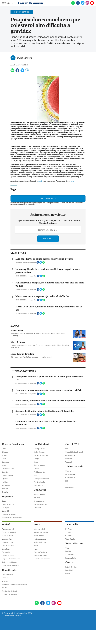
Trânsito (5, 492)
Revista (68, 551)
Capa (4, 449)
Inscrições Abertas (40, 504)
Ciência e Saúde (7, 475)
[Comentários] (27, 71)
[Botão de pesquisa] (12, 3)
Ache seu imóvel (8, 529)
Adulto (4, 588)
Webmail (68, 462)
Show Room (6, 549)
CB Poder (68, 536)
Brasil (4, 459)
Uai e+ (67, 574)
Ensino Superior (39, 452)
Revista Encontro (75, 543)
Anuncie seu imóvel (9, 532)
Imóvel (6, 524)
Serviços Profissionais (9, 591)
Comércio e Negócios (9, 594)
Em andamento (39, 501)
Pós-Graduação (39, 482)
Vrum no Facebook (40, 552)
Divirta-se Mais (74, 466)
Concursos (40, 489)
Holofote (5, 482)
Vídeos (36, 546)
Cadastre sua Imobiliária (10, 566)
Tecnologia (6, 485)
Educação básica (39, 449)
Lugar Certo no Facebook (11, 559)
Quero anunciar (7, 575)
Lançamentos (7, 539)
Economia (5, 462)
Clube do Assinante (9, 514)
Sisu (35, 475)
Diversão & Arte (8, 469)
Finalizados (38, 508)
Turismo (5, 489)
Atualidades (69, 555)
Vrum (37, 524)
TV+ (66, 484)
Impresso (7, 496)
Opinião (5, 479)
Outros (69, 562)
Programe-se (70, 474)
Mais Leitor (69, 488)
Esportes (5, 472)
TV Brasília (71, 524)
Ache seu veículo (40, 529)
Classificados (9, 570)
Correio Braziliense (13, 444)
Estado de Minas (71, 567)
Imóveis (5, 578)
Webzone (68, 459)
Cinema (68, 471)
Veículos (5, 581)
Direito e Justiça (8, 504)
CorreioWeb (72, 444)
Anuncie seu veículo (41, 532)
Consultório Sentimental (74, 452)
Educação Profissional (41, 479)
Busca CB (5, 511)
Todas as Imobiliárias (9, 562)
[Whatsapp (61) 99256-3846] (73, 4)
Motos (36, 549)
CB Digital (5, 508)
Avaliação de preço (40, 542)
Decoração (6, 552)
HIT (66, 481)
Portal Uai (68, 570)
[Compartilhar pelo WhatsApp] (43, 263)
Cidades (5, 452)
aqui (40, 181)
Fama (67, 449)
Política (4, 455)
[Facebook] (78, 4)
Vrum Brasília (70, 539)
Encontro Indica (70, 558)
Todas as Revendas (40, 556)
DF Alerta (68, 529)
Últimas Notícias (39, 465)
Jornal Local (69, 532)
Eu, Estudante (42, 444)
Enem (36, 462)
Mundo (4, 465)
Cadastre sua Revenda (42, 559)
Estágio (36, 459)
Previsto (37, 498)
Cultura (36, 469)
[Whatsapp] (12, 71)
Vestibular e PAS (39, 472)
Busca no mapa (7, 536)
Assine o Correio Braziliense (12, 518)
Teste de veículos (40, 539)
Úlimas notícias (7, 542)
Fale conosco (38, 485)
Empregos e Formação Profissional (14, 585)
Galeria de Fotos (8, 556)
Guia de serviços (8, 546)
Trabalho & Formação (41, 455)
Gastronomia (70, 455)
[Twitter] (22, 71)
